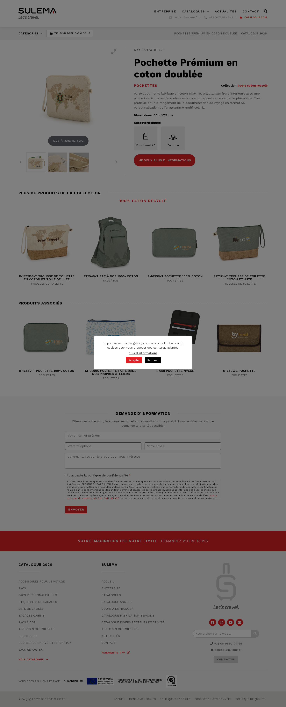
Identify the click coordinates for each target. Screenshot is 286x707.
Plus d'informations (143, 353)
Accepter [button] (134, 360)
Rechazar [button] (153, 360)
